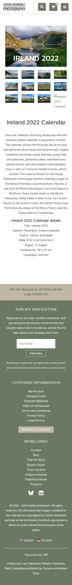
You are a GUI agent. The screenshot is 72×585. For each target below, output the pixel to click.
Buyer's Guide (36, 465)
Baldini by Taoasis (42, 568)
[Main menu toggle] (65, 7)
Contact (36, 450)
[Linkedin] (40, 493)
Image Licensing (36, 474)
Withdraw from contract (36, 429)
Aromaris (61, 568)
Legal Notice (36, 420)
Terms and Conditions (36, 410)
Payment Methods (36, 401)
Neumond (35, 563)
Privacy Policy (36, 415)
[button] (42, 7)
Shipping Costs (36, 396)
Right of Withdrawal (36, 406)
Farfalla (46, 563)
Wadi (8, 568)
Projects (36, 484)
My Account (36, 391)
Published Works (36, 479)
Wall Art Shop (36, 460)
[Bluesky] (32, 493)
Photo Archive (36, 469)
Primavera (58, 563)
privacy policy (58, 367)
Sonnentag (18, 568)
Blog (36, 455)
